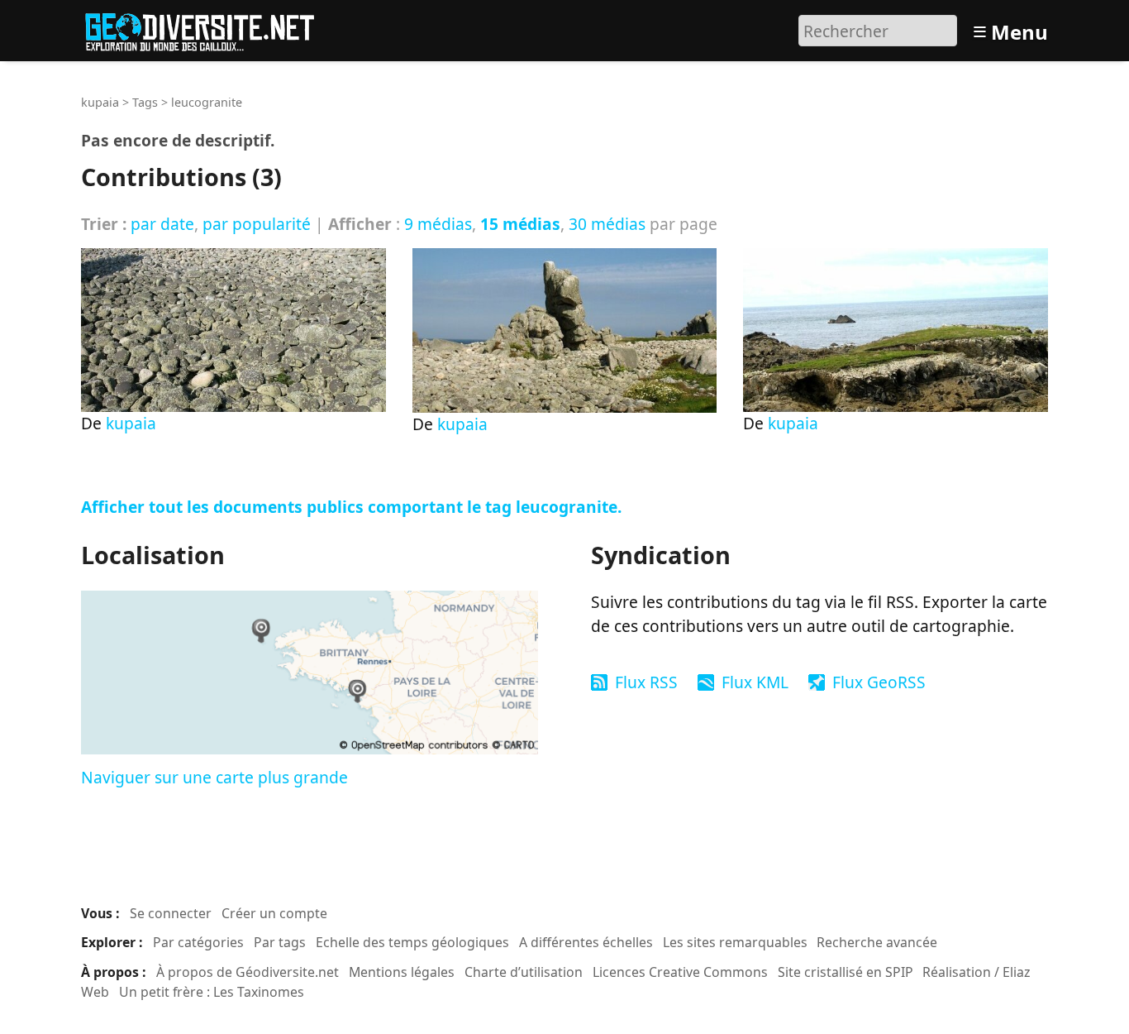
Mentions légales (402, 972)
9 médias (438, 224)
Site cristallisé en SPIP (845, 972)
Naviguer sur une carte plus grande (214, 777)
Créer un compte (274, 913)
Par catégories (198, 942)
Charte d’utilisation (523, 972)
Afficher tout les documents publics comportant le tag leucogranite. (351, 506)
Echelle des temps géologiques (412, 942)
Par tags (280, 942)
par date (162, 224)
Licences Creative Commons (680, 972)
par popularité (256, 224)
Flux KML (755, 682)
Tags (145, 102)
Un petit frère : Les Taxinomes (211, 992)
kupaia (100, 102)
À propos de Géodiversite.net (247, 972)
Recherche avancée (877, 942)
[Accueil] (207, 28)
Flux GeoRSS (879, 682)
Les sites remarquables (735, 942)
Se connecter (171, 913)
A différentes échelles (586, 942)
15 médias (520, 224)
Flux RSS (646, 682)
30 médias (607, 224)
